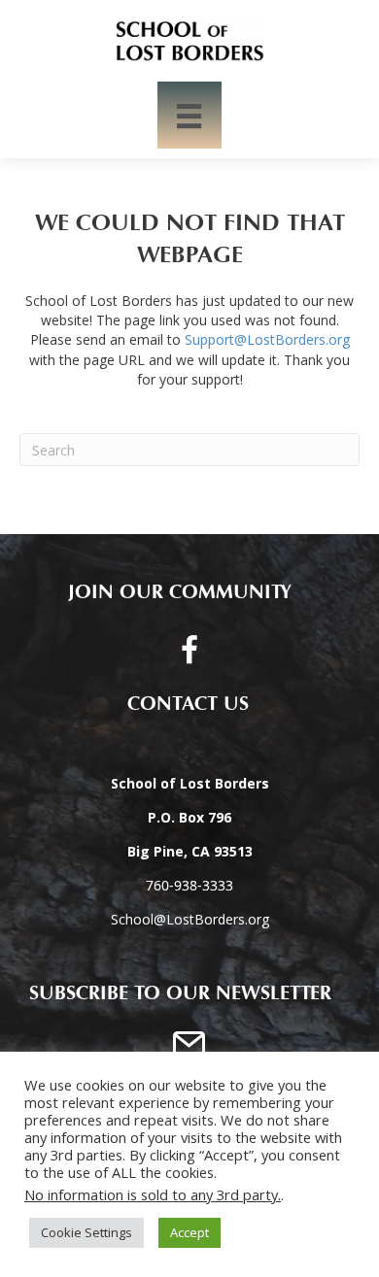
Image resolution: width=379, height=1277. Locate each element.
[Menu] (189, 115)
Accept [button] (189, 1232)
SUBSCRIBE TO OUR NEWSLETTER (180, 993)
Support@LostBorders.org (267, 339)
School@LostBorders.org (190, 919)
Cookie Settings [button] (86, 1232)
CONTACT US (180, 704)
